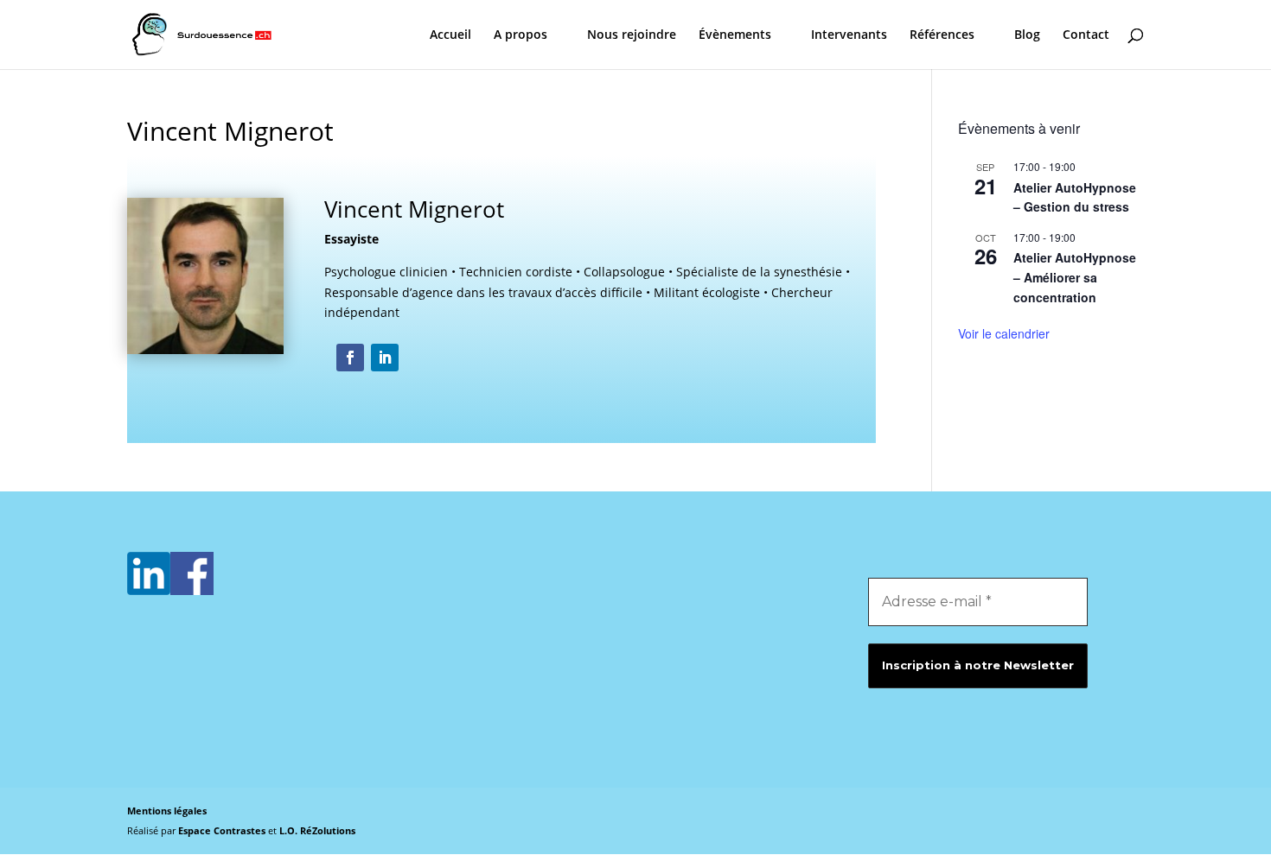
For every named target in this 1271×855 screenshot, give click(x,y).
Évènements (735, 35)
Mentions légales (167, 810)
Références (942, 35)
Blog (1027, 35)
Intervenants (849, 35)
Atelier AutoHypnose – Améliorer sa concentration (1074, 277)
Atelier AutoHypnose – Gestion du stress (1074, 197)
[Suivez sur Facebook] (350, 357)
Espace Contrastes (223, 830)
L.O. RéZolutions (317, 830)
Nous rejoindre (631, 35)
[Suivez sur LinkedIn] (385, 357)
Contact (1086, 35)
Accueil (450, 35)
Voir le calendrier (1004, 333)
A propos (520, 35)
